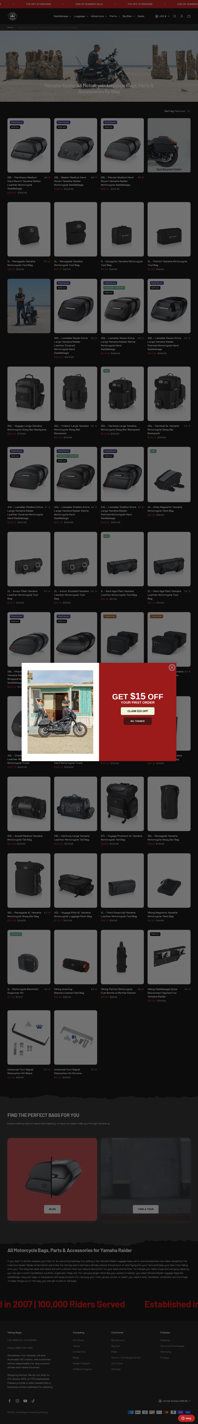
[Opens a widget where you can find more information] (186, 1418)
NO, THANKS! (138, 721)
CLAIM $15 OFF (137, 711)
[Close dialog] (172, 667)
